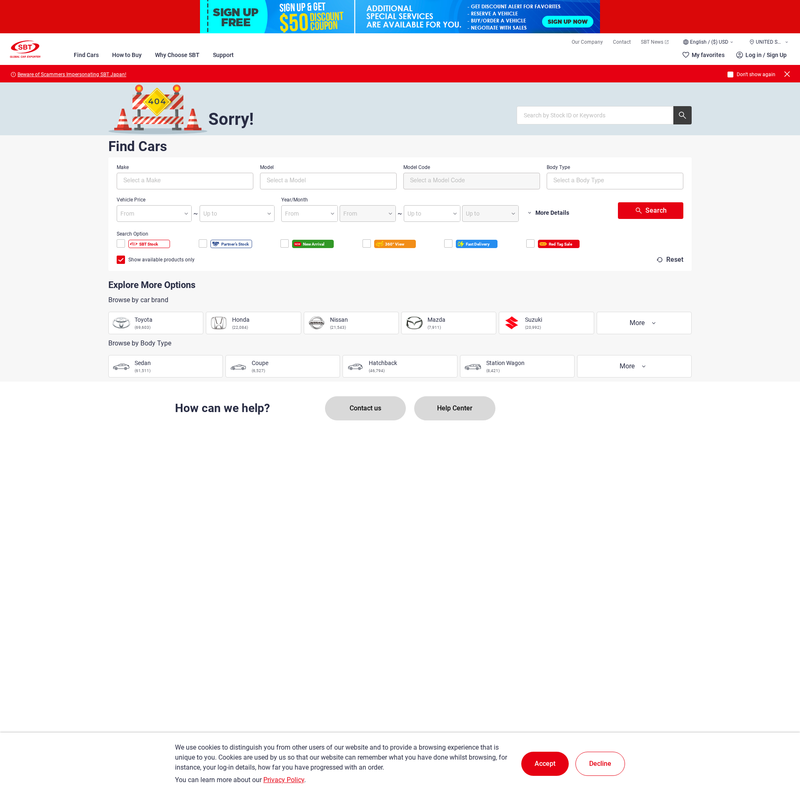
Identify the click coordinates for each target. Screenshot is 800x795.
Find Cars (86, 55)
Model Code (416, 167)
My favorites (708, 55)
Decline (600, 764)
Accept (545, 764)
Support (223, 55)
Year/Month (294, 200)
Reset (674, 259)
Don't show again (756, 74)
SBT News (652, 42)
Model (267, 167)
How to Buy (127, 55)
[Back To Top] (779, 752)
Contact (622, 42)
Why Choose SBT (177, 55)
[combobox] (185, 181)
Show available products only (161, 260)
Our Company (587, 42)
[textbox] (158, 179)
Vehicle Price (131, 200)
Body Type (558, 167)
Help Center (454, 408)
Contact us (365, 408)
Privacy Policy (283, 780)
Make (123, 167)
